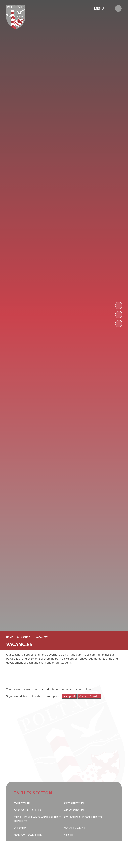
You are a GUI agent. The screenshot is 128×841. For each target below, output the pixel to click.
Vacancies (42, 637)
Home (9, 637)
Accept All (69, 696)
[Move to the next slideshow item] (118, 305)
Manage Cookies (89, 696)
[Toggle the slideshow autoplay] (118, 323)
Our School (24, 637)
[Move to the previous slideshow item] (118, 314)
